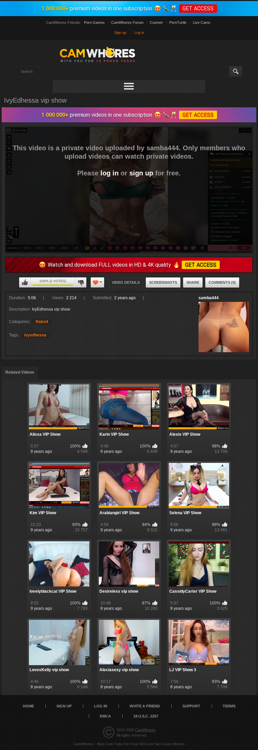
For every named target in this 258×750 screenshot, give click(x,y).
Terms (229, 706)
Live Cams (201, 22)
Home (28, 706)
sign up (141, 173)
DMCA (105, 716)
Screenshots (163, 282)
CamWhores (145, 730)
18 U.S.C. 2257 (145, 716)
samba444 (209, 298)
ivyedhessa (35, 335)
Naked (42, 321)
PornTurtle (177, 22)
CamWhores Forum (127, 22)
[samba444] (224, 327)
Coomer (156, 22)
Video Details (126, 282)
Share (192, 282)
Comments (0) (222, 282)
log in (109, 173)
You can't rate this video (25, 282)
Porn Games (94, 22)
